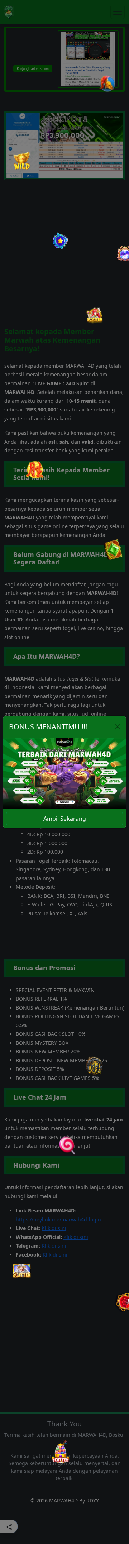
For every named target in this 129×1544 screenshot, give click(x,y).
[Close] (117, 726)
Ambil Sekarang (64, 819)
